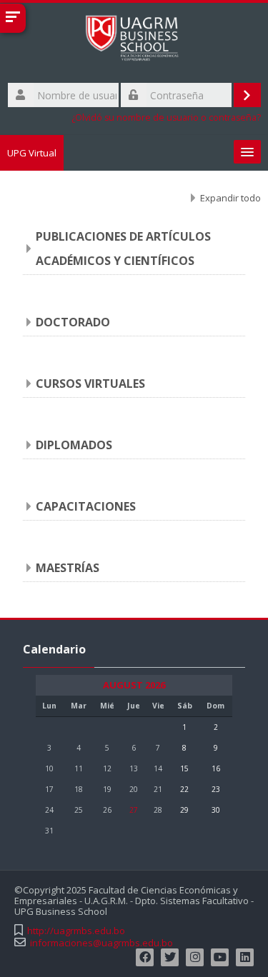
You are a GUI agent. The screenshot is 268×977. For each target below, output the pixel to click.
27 (133, 810)
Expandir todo (230, 197)
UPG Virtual (31, 152)
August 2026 (134, 685)
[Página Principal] (134, 40)
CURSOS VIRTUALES (90, 383)
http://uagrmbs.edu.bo (76, 931)
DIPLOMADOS (74, 445)
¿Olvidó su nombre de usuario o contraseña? (166, 117)
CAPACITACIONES (86, 506)
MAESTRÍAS (67, 568)
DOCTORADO (73, 322)
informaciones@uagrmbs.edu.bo (101, 943)
